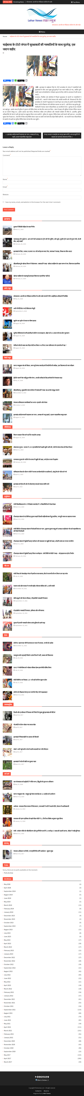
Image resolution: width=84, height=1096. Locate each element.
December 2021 (9, 999)
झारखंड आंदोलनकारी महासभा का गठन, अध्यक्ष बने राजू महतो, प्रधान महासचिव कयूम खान (40, 415)
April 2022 (7, 985)
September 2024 (9, 891)
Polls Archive (8, 873)
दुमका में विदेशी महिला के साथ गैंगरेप (24, 227)
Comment (6, 155)
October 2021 (8, 1006)
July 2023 (7, 933)
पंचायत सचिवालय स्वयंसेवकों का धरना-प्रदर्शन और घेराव (30, 402)
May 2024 (7, 902)
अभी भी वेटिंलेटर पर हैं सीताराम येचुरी (24, 308)
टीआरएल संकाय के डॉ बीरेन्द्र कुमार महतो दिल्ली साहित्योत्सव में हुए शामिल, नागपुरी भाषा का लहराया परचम (45, 516)
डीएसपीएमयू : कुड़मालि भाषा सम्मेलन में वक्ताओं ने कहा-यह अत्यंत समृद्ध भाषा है (36, 390)
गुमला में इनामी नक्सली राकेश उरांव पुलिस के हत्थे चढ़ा (29, 623)
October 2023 (8, 923)
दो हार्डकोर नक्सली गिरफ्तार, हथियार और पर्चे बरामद (29, 610)
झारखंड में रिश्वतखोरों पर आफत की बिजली (26, 737)
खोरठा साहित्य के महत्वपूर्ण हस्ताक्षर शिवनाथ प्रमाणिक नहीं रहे (32, 276)
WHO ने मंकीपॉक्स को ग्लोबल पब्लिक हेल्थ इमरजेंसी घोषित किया (32, 667)
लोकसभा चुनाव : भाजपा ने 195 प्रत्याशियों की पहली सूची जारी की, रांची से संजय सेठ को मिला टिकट (43, 447)
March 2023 (8, 947)
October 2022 (8, 964)
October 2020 (8, 1048)
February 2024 (9, 909)
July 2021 (7, 1017)
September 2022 (9, 968)
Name (5, 179)
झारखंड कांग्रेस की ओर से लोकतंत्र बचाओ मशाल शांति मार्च (31, 484)
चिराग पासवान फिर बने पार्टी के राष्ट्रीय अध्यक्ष (27, 435)
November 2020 (9, 1044)
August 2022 (8, 971)
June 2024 (7, 898)
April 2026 (7, 888)
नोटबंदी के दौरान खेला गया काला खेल (25, 724)
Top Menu (76, 2)
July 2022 (7, 975)
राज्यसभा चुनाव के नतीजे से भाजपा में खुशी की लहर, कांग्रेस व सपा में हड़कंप (36, 459)
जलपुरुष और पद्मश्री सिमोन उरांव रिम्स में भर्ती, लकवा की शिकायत (33, 655)
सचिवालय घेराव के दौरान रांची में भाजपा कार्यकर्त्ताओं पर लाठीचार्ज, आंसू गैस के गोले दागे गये (40, 472)
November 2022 (9, 961)
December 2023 (9, 916)
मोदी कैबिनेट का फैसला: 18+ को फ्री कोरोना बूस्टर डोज (30, 680)
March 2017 (8, 1062)
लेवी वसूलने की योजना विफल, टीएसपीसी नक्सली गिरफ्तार (31, 598)
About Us (46, 1091)
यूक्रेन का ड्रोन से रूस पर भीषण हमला (25, 321)
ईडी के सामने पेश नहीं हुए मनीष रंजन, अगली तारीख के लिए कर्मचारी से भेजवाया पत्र (38, 378)
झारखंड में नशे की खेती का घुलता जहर (25, 761)
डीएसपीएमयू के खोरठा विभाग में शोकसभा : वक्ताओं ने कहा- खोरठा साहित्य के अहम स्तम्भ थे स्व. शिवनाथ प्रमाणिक (47, 263)
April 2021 (7, 1027)
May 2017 (7, 1055)
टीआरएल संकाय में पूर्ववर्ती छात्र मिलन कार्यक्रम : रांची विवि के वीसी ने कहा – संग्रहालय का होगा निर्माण (44, 553)
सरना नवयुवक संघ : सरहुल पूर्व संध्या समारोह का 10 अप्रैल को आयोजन (34, 794)
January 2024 (8, 912)
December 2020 (9, 1041)
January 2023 (8, 954)
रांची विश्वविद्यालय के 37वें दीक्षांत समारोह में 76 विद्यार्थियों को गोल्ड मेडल (35, 504)
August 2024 (8, 895)
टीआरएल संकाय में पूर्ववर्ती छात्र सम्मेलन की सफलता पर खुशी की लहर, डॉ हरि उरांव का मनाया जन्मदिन (44, 541)
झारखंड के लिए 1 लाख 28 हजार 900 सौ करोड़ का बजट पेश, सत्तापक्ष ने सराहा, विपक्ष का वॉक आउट (43, 251)
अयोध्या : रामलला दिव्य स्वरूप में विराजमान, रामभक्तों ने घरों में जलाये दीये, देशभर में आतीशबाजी (41, 806)
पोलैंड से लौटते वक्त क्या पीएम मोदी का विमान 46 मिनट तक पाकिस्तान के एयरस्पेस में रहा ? (40, 345)
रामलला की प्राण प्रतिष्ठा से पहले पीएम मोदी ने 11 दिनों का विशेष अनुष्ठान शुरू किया (38, 818)
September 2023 (9, 926)
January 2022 (8, 996)
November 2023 (9, 919)
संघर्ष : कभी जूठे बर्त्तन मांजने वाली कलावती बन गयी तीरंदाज (31, 749)
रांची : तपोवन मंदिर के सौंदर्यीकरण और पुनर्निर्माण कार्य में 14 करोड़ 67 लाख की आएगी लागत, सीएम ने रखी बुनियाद (47, 831)
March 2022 (8, 989)
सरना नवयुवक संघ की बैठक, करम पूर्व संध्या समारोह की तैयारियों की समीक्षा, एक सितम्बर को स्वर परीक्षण (44, 365)
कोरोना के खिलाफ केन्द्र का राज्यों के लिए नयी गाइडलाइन (30, 692)
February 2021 (9, 1034)
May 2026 (7, 884)
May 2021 (7, 1024)
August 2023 (8, 929)
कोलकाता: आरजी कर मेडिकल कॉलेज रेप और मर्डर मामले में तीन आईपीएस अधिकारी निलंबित (41, 296)
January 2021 (8, 1037)
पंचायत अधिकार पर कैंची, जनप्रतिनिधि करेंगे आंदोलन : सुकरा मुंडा (33, 851)
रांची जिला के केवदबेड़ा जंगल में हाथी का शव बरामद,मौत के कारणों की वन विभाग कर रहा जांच (41, 573)
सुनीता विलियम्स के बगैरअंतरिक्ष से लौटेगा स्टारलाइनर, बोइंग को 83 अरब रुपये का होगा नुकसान (41, 333)
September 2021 (9, 1010)
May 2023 (7, 940)
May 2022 (7, 982)
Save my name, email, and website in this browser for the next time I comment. (33, 202)
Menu (43, 32)
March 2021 (8, 1031)
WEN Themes (47, 1093)
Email (5, 187)
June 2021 (7, 1020)
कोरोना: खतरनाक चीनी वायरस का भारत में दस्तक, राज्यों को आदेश (33, 643)
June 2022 (7, 978)
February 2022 (9, 992)
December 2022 (9, 957)
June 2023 (7, 936)
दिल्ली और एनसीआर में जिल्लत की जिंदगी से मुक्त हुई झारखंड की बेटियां (34, 712)
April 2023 (7, 943)
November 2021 (9, 1003)
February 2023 (9, 950)
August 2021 (8, 1013)
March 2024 (8, 905)
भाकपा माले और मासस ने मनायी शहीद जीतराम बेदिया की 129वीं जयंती (34, 586)
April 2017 (7, 1058)
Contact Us (38, 1091)
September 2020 (9, 1051)
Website (6, 194)
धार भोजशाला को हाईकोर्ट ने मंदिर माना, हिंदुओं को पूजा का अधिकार (33, 782)
